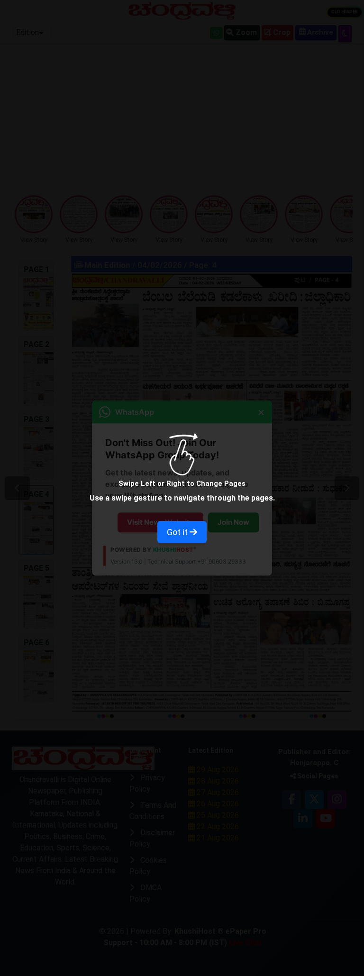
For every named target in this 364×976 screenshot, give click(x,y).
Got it (178, 532)
